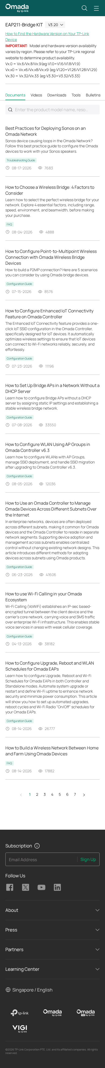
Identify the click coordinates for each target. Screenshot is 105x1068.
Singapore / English (32, 990)
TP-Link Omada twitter (25, 887)
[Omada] (52, 1013)
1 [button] (30, 794)
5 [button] (60, 794)
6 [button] (67, 794)
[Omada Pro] (85, 1013)
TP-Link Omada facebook (9, 887)
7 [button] (75, 794)
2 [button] (37, 794)
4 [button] (52, 794)
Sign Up (88, 859)
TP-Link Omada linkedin (57, 887)
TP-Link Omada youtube (41, 887)
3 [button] (45, 794)
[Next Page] (84, 794)
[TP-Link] (19, 1013)
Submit (10, 109)
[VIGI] (19, 1029)
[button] (84, 8)
